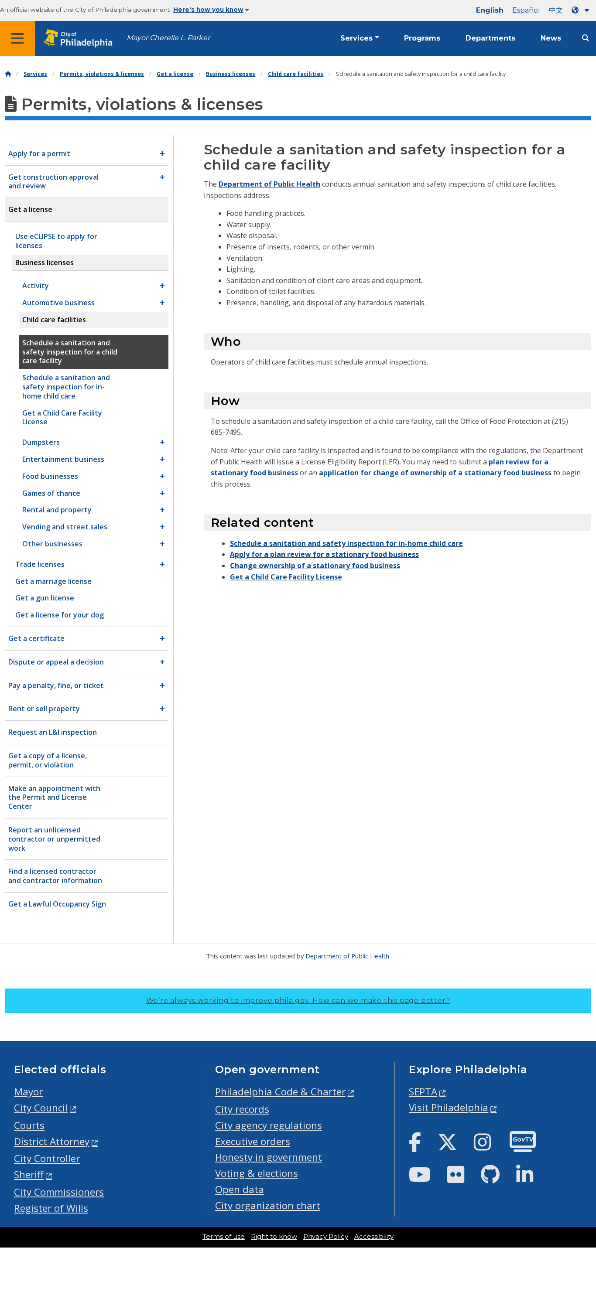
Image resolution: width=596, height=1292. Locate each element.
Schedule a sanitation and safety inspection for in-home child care (346, 543)
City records (242, 1109)
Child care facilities (295, 74)
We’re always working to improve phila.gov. (298, 1000)
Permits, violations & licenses (102, 74)
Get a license (175, 74)
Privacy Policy (325, 1237)
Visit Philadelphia (448, 1107)
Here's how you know (208, 9)
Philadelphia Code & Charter (280, 1091)
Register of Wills (51, 1208)
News (551, 38)
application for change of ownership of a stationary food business (435, 472)
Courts (29, 1125)
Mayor (28, 1091)
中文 (556, 10)
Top (576, 1222)
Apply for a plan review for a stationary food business (324, 554)
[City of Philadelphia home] (81, 38)
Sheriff (29, 1174)
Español (526, 10)
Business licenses (230, 74)
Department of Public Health (269, 184)
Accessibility (374, 1237)
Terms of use (223, 1237)
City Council (41, 1108)
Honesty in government (268, 1157)
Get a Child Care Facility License (286, 577)
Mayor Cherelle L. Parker (168, 38)
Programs (422, 38)
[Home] (8, 74)
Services (356, 38)
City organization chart (267, 1205)
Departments (490, 38)
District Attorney (51, 1141)
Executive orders (252, 1141)
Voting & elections (256, 1173)
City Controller (47, 1158)
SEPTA (423, 1091)
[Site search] (585, 38)
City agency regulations (268, 1125)
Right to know (274, 1237)
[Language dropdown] (582, 10)
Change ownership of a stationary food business (315, 565)
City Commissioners (59, 1192)
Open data (239, 1189)
